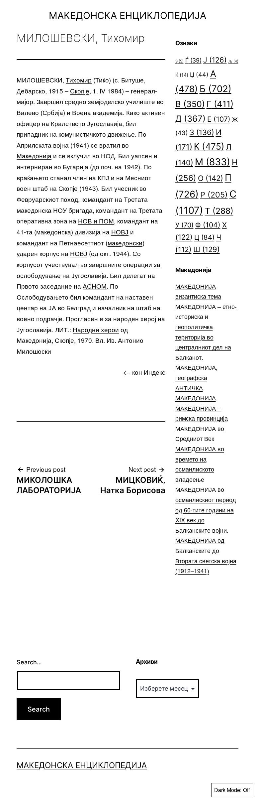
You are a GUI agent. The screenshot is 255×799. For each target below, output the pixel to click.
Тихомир (79, 79)
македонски (125, 242)
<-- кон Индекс (144, 371)
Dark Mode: (227, 790)
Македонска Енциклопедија (127, 15)
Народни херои (96, 329)
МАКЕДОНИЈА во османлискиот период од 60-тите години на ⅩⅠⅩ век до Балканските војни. (205, 509)
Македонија (34, 155)
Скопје (79, 90)
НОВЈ (119, 231)
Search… (29, 662)
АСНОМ (95, 285)
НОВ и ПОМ (96, 220)
